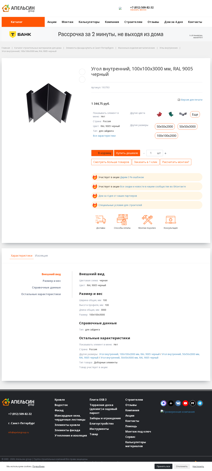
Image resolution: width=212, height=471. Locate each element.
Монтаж (67, 22)
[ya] (171, 403)
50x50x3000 (187, 126)
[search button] (209, 19)
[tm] (200, 403)
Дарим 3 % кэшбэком (132, 177)
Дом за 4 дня (173, 22)
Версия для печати (191, 99)
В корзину (104, 153)
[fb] (163, 403)
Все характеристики (104, 135)
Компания (112, 22)
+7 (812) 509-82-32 (20, 414)
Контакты (195, 22)
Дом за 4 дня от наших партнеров (118, 195)
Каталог (17, 22)
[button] (142, 7)
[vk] (178, 403)
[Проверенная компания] (178, 412)
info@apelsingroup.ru (18, 432)
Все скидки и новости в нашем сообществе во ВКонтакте (153, 186)
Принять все (163, 466)
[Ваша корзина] (205, 8)
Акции (51, 22)
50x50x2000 (165, 126)
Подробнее (38, 466)
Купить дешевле (127, 153)
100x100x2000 (166, 136)
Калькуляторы (89, 22)
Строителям (133, 22)
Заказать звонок (138, 9)
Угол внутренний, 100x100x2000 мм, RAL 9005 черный (129, 354)
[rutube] (193, 403)
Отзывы (153, 22)
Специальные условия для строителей (120, 205)
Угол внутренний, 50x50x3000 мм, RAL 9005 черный (129, 357)
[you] (185, 403)
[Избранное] (190, 8)
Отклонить (182, 466)
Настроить (198, 466)
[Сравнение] (197, 8)
